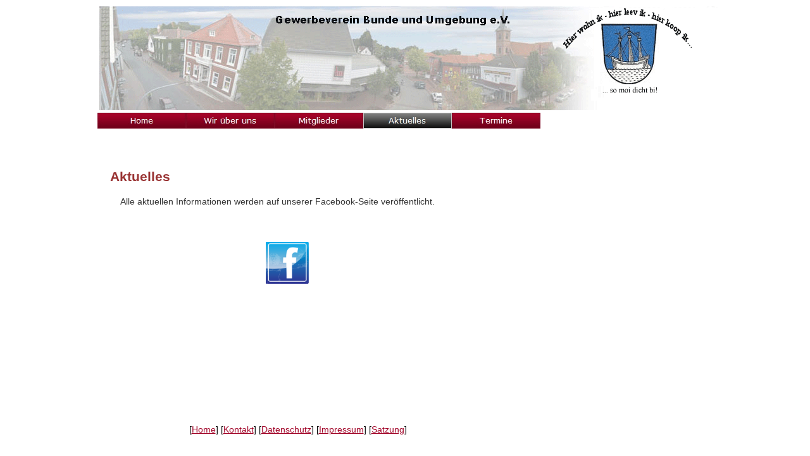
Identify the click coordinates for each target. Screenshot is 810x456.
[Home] (141, 121)
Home (204, 429)
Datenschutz (286, 429)
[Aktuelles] (407, 121)
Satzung (387, 429)
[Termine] (496, 121)
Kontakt (238, 429)
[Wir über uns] (230, 121)
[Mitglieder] (319, 121)
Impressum (341, 429)
